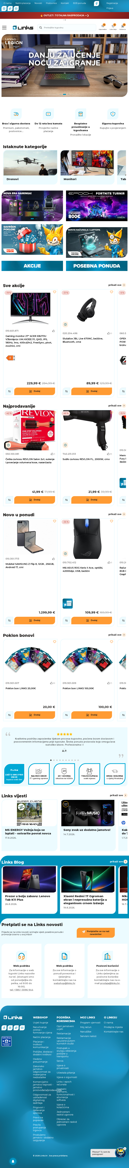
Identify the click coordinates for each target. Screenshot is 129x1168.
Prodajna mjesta (113, 1027)
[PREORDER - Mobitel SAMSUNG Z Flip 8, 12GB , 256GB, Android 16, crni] (30, 572)
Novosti (38, 3)
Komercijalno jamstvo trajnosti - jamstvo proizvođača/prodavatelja (43, 1086)
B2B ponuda (79, 3)
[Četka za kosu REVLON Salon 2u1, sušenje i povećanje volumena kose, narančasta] (30, 458)
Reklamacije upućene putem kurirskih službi (66, 1041)
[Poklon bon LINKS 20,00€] (30, 680)
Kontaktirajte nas (113, 1031)
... (64, 747)
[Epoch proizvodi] (32, 206)
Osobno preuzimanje (40, 1060)
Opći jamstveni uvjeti (65, 1027)
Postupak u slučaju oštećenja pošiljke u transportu (66, 1052)
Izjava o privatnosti (63, 1067)
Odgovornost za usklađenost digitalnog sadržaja (42, 1098)
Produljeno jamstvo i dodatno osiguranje (43, 1137)
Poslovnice (51, 3)
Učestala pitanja (66, 1072)
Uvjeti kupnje (40, 1022)
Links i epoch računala (64, 1083)
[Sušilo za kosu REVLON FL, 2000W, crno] (87, 458)
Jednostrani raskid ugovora (65, 1113)
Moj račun (85, 1027)
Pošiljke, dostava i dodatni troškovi (43, 1053)
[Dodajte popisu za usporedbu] (9, 391)
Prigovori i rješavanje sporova (39, 1110)
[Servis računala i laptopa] (96, 242)
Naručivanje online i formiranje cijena (42, 1030)
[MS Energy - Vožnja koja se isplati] (64, 65)
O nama (7, 3)
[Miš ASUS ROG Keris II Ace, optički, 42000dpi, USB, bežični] (87, 572)
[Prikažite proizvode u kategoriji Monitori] (87, 167)
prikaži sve (114, 285)
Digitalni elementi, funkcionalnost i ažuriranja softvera (66, 1094)
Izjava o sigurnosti (67, 1077)
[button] (50, 760)
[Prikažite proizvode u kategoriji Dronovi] (30, 167)
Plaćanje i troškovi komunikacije (41, 1044)
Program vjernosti (90, 1022)
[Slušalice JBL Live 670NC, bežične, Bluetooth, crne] (87, 343)
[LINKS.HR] (13, 1161)
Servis (60, 1061)
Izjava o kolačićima (63, 1106)
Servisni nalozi (88, 1036)
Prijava (109, 8)
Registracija (112, 3)
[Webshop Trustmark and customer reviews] (7, 1041)
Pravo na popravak (38, 1119)
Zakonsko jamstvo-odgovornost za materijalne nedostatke (42, 1072)
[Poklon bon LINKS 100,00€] (87, 680)
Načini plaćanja (22, 3)
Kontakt (65, 3)
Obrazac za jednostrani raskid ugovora (67, 1122)
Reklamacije (64, 1033)
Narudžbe (85, 1031)
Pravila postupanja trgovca (39, 1127)
